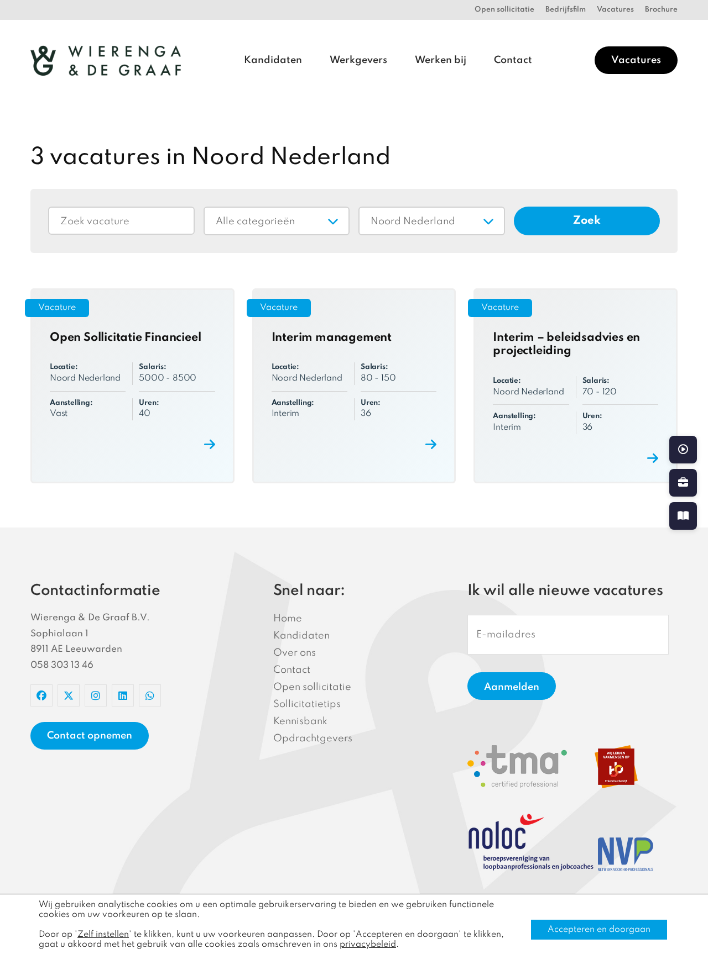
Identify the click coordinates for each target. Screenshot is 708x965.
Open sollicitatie (504, 9)
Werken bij (440, 60)
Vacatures (615, 9)
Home (287, 619)
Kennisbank (300, 721)
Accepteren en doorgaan (599, 929)
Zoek (587, 220)
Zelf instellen (103, 934)
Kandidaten (273, 60)
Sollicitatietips (307, 704)
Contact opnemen (89, 736)
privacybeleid (368, 944)
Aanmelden (511, 687)
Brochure (661, 9)
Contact (513, 60)
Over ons (294, 653)
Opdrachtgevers (312, 738)
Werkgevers (358, 60)
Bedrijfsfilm (565, 9)
